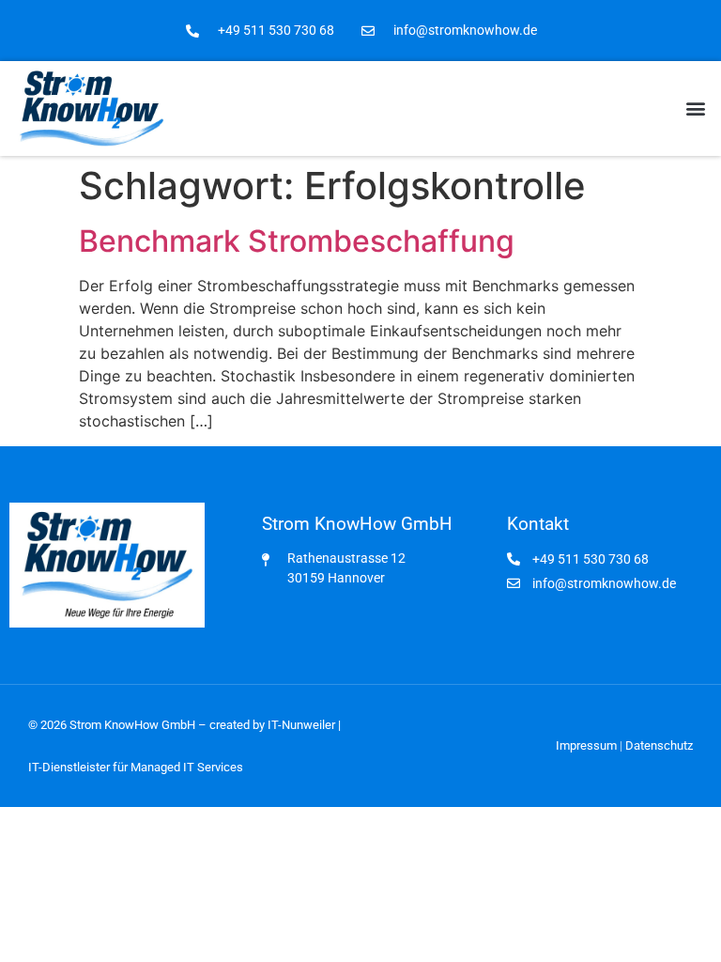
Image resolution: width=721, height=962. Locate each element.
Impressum (586, 745)
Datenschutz (659, 745)
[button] (696, 108)
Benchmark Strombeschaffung (296, 241)
